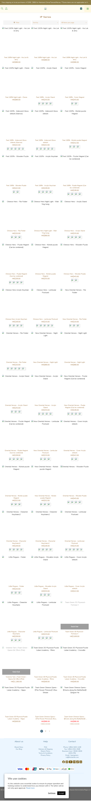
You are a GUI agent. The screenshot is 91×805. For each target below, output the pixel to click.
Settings (51, 793)
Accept (61, 793)
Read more (30, 788)
